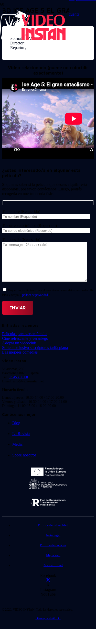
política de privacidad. (35, 295)
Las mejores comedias (20, 352)
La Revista (21, 433)
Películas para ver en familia (24, 334)
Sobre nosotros (24, 455)
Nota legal (53, 535)
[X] (48, 580)
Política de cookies (53, 545)
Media (17, 444)
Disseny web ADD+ (48, 618)
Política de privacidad (53, 525)
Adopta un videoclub (19, 343)
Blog (16, 423)
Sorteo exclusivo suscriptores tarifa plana (35, 347)
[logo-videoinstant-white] (33, 40)
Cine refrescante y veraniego (25, 338)
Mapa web (53, 555)
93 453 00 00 (18, 377)
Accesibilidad (53, 565)
